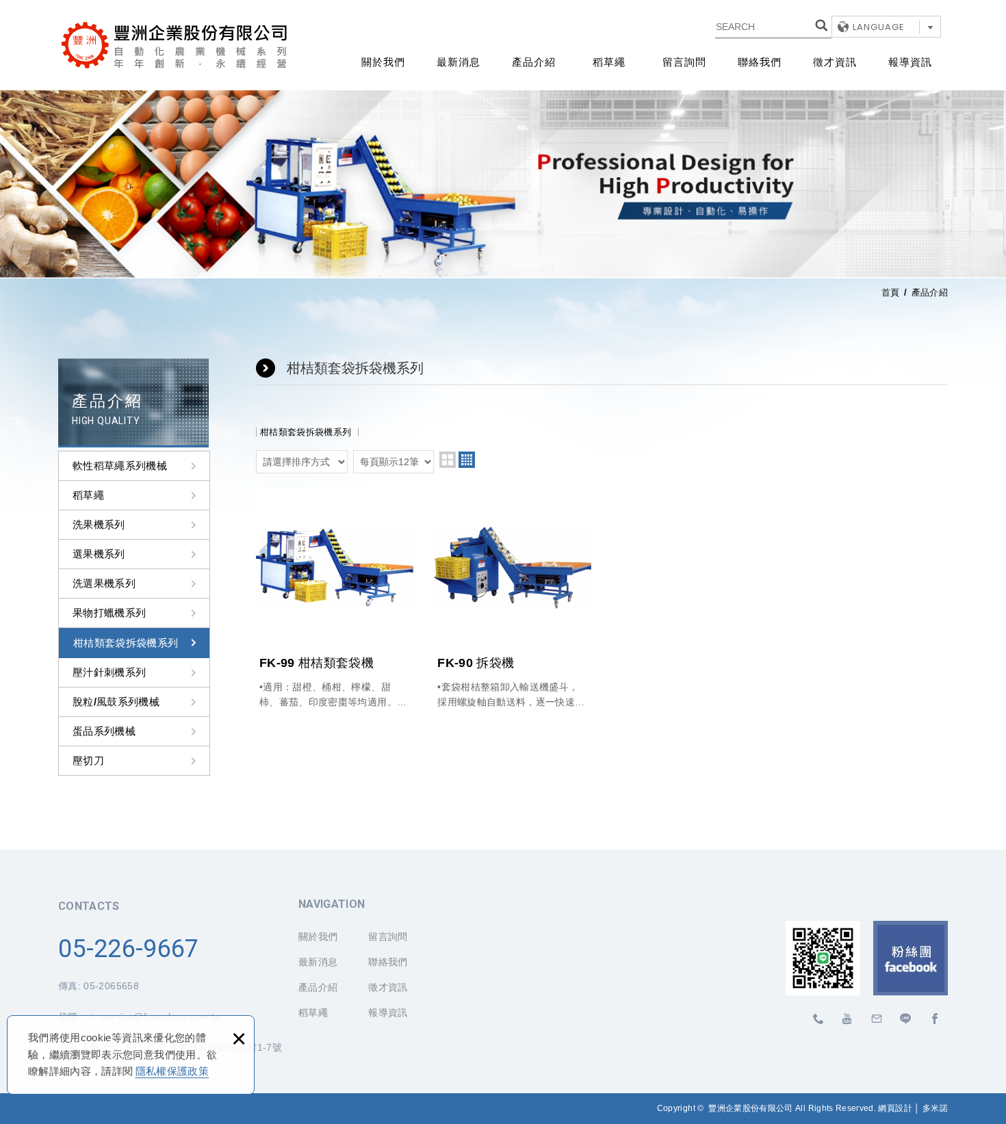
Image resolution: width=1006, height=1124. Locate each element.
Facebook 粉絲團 (910, 958)
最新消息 (458, 62)
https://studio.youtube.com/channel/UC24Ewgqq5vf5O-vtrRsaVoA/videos (848, 1019)
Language (879, 27)
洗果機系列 (99, 524)
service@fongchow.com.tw (876, 1019)
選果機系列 (99, 554)
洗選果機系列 (104, 583)
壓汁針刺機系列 (109, 672)
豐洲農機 (906, 1019)
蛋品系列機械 (104, 731)
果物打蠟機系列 (109, 612)
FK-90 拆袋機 (512, 598)
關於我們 (383, 62)
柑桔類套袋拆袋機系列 (126, 643)
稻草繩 (609, 62)
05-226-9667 (128, 949)
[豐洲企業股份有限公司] (174, 45)
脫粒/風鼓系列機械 (116, 701)
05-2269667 (819, 1019)
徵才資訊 (835, 62)
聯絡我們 (760, 62)
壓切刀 (88, 760)
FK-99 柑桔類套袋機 (334, 598)
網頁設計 (895, 1108)
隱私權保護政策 (172, 1071)
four (467, 460)
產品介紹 (534, 62)
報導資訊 (910, 62)
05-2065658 (111, 985)
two (447, 460)
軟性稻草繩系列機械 (120, 465)
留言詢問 (684, 62)
